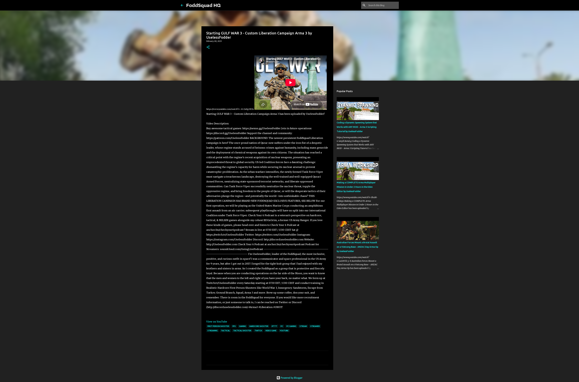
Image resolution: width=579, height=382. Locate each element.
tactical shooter (242, 331)
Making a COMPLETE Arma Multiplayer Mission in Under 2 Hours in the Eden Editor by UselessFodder (356, 187)
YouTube (284, 331)
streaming (212, 331)
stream (303, 326)
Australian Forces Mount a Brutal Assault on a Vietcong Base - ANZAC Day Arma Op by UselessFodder (357, 246)
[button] (208, 47)
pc (282, 326)
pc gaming (291, 326)
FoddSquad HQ (203, 5)
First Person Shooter (218, 326)
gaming (242, 326)
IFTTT (274, 326)
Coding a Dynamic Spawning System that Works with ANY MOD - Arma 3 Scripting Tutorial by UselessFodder (357, 127)
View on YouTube (216, 321)
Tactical (225, 331)
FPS (234, 326)
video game (270, 331)
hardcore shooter (258, 326)
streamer (315, 326)
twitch (258, 331)
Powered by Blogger (291, 377)
